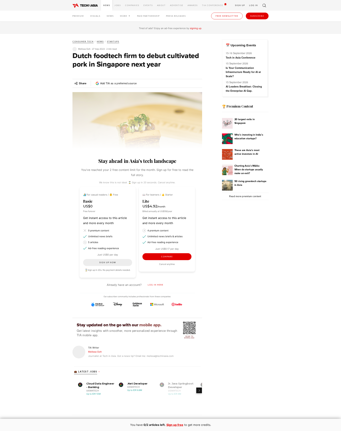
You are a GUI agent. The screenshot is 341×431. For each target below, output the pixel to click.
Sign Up (240, 5)
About (161, 5)
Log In (253, 5)
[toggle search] (264, 5)
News (106, 5)
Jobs (117, 5)
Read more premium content (245, 196)
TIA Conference (212, 5)
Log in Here (155, 285)
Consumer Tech (83, 41)
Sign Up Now (107, 262)
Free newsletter (227, 16)
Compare (167, 256)
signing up (195, 28)
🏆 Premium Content (237, 106)
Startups (113, 41)
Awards (193, 5)
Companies (132, 5)
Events (148, 5)
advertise (176, 5)
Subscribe (257, 16)
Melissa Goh (95, 351)
